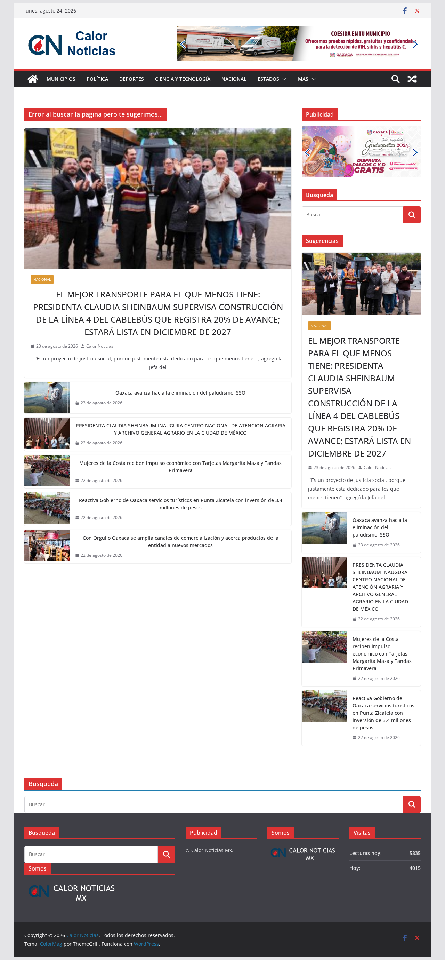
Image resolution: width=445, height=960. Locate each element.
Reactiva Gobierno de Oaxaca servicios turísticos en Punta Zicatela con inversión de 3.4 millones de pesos (180, 504)
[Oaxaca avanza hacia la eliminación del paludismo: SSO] (47, 397)
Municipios (61, 79)
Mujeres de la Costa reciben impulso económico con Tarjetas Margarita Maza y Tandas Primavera (180, 467)
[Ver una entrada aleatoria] (412, 79)
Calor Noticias (99, 346)
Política (97, 79)
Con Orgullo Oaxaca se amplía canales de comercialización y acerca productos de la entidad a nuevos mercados (180, 541)
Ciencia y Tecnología (182, 79)
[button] (283, 79)
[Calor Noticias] (32, 79)
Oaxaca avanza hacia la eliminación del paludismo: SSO (180, 392)
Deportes (131, 79)
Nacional (233, 79)
